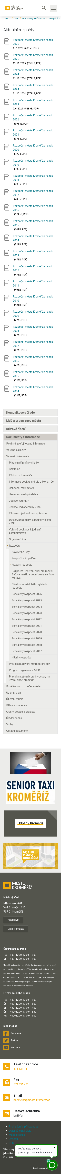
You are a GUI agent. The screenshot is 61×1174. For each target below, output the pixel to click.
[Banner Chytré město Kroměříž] (30, 856)
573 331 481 (21, 1084)
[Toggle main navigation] (53, 8)
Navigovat (13, 919)
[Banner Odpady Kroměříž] (30, 823)
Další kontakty (15, 928)
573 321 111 (21, 1068)
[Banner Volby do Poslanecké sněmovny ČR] (30, 763)
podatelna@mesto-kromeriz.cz (32, 1100)
